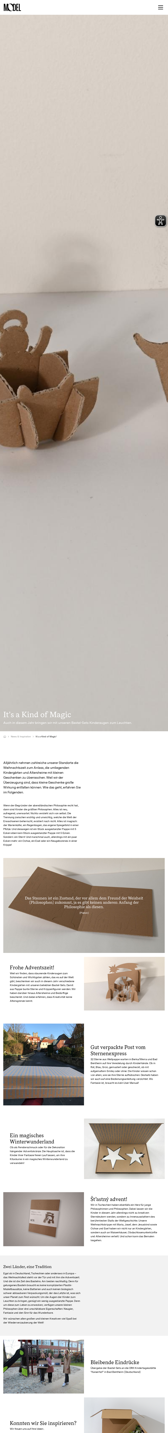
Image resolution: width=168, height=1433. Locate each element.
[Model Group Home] (4, 737)
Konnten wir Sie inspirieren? (43, 1423)
